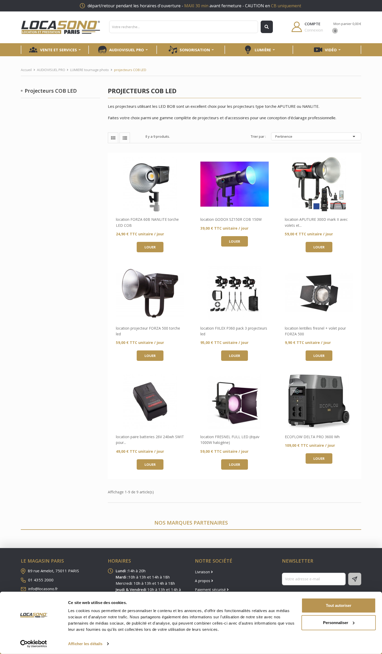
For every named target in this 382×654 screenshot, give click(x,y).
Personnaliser (335, 622)
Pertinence (316, 136)
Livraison (203, 571)
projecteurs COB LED (51, 90)
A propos (203, 580)
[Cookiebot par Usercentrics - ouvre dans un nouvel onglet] (33, 644)
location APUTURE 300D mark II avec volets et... (316, 222)
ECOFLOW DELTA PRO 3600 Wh (312, 436)
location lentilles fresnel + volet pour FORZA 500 (315, 331)
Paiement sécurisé (211, 589)
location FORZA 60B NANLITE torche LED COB (147, 222)
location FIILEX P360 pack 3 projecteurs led (233, 331)
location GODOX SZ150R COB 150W (231, 219)
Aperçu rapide (150, 184)
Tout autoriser (338, 605)
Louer (150, 247)
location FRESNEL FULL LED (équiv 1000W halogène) (229, 439)
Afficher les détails (85, 644)
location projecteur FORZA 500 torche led (148, 331)
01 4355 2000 (41, 579)
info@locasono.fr (43, 588)
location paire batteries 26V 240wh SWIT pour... (150, 439)
